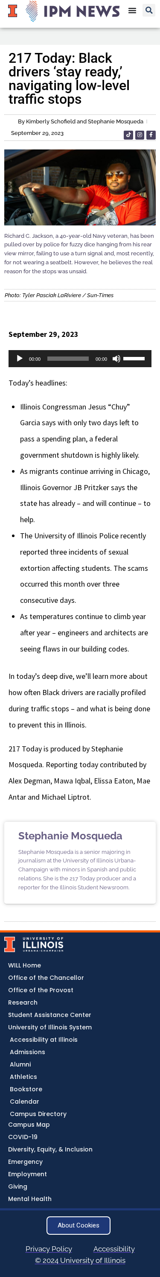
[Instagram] (140, 135)
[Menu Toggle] (132, 10)
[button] (149, 10)
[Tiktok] (128, 135)
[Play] (19, 358)
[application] (80, 358)
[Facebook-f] (151, 135)
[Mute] (116, 358)
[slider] (135, 357)
